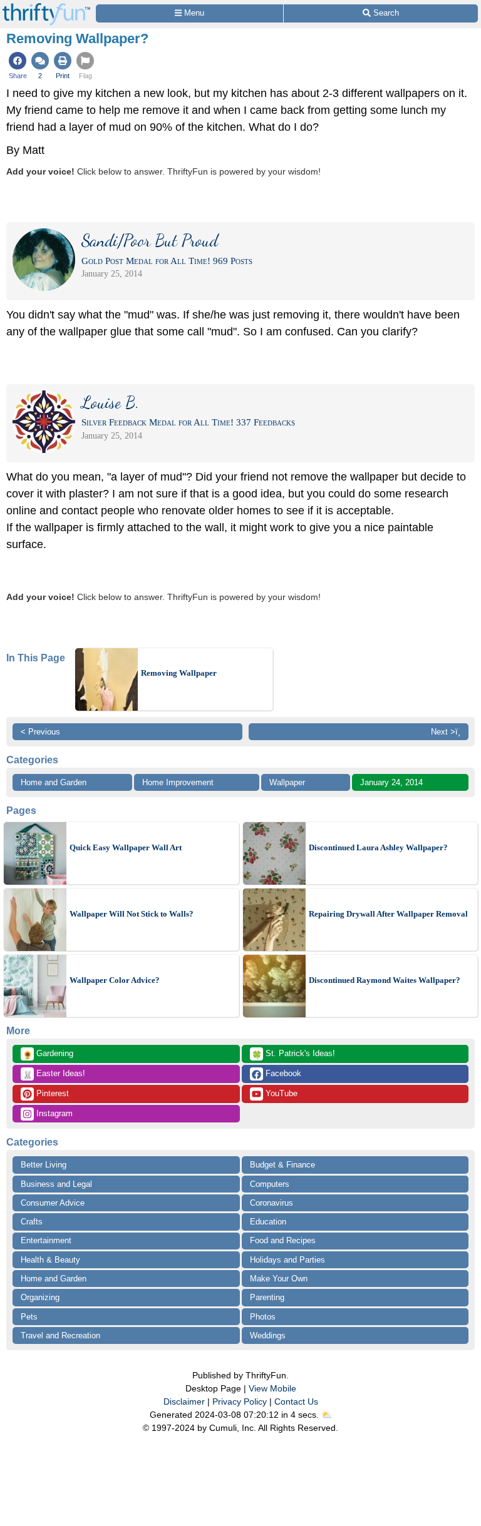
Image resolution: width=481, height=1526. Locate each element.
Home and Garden (53, 782)
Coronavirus (271, 1203)
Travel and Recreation (60, 1335)
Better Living (43, 1164)
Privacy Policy (239, 1401)
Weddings (268, 1335)
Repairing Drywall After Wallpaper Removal (388, 913)
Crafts (32, 1221)
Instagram (53, 1113)
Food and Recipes (283, 1240)
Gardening (48, 1054)
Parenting (267, 1297)
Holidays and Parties (287, 1259)
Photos (263, 1316)
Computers (269, 1184)
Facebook (282, 1073)
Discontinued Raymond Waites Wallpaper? (384, 980)
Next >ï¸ (445, 731)
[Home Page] (46, 7)
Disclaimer (184, 1401)
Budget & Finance (282, 1164)
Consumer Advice (53, 1203)
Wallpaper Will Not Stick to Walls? (132, 913)
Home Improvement (178, 782)
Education (268, 1221)
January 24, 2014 (391, 782)
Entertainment (46, 1240)
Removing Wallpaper (179, 673)
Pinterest (51, 1093)
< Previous (40, 731)
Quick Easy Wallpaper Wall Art (126, 847)
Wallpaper (287, 782)
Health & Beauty (50, 1259)
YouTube (280, 1093)
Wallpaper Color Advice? (115, 980)
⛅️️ (326, 1415)
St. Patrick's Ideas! (293, 1054)
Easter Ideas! (54, 1074)
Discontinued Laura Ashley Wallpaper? (378, 847)
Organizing (40, 1297)
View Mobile (272, 1388)
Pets (29, 1316)
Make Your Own (279, 1278)
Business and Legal (56, 1184)
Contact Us (296, 1401)
